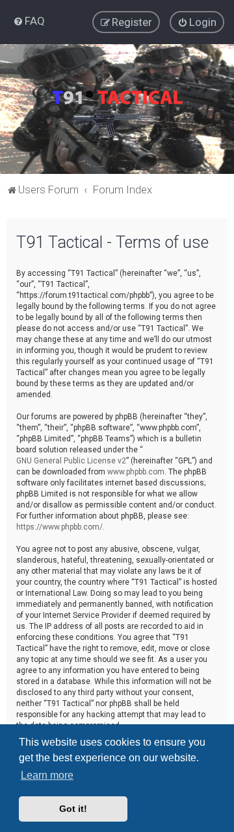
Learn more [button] (47, 775)
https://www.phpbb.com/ (59, 527)
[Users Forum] (117, 109)
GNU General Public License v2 (71, 460)
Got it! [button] (73, 808)
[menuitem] (29, 21)
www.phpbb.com (135, 471)
